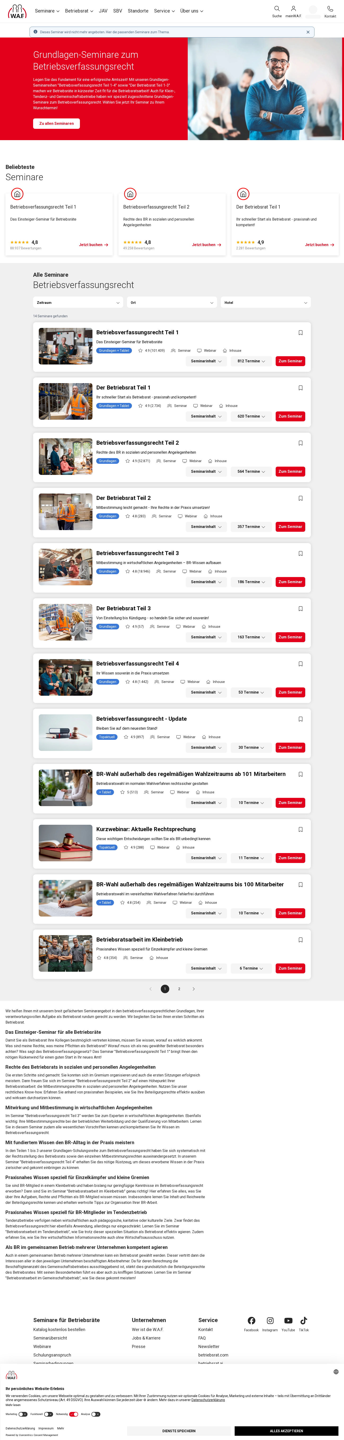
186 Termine (249, 582)
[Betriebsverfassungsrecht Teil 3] (65, 567)
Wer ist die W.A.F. (147, 1329)
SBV (117, 11)
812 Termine (249, 361)
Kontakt (205, 1329)
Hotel (229, 303)
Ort (133, 303)
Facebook (251, 1330)
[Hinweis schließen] (308, 32)
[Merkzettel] (313, 12)
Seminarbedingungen (53, 1363)
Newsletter (208, 1346)
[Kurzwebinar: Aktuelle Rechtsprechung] (65, 843)
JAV (103, 11)
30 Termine (249, 747)
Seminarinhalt (204, 361)
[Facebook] (251, 1320)
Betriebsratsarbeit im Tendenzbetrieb (38, 1232)
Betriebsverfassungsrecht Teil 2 (104, 1081)
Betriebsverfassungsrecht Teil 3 (52, 1115)
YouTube (288, 1330)
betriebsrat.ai (210, 1363)
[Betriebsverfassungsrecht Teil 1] (65, 346)
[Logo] (17, 11)
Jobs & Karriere (146, 1337)
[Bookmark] (300, 332)
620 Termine (249, 416)
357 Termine (249, 526)
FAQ (202, 1337)
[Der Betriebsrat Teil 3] (65, 622)
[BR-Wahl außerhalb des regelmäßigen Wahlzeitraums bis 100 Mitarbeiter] (65, 898)
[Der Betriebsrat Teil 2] (65, 512)
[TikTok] (304, 1320)
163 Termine (249, 637)
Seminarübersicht (50, 1337)
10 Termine (249, 802)
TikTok (304, 1330)
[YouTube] (288, 1320)
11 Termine (249, 858)
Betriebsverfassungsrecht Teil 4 (47, 1162)
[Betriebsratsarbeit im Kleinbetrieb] (65, 953)
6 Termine (249, 968)
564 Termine (249, 471)
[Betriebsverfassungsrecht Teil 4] (65, 677)
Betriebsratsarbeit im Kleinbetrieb (96, 1191)
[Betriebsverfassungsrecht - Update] (65, 732)
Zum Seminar (290, 361)
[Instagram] (270, 1320)
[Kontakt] (330, 8)
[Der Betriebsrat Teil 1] (65, 401)
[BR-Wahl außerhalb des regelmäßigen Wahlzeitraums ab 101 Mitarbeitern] (65, 788)
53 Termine (249, 692)
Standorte (138, 11)
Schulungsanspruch (52, 1354)
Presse (138, 1346)
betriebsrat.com (213, 1354)
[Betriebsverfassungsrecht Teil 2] (65, 456)
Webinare (42, 1346)
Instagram (270, 1330)
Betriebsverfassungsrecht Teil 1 (142, 1051)
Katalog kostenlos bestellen (59, 1329)
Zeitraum (44, 303)
